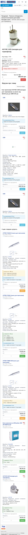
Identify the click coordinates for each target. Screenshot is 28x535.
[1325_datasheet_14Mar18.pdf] (24, 138)
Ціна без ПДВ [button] (17, 5)
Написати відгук (21, 86)
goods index (3, 531)
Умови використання (13, 534)
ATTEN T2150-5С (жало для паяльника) (14, 233)
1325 (4, 97)
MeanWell (10, 444)
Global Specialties (12, 155)
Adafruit (10, 115)
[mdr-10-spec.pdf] (24, 423)
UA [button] (25, 5)
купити (23, 79)
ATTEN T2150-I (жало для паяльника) (13, 295)
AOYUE (9, 60)
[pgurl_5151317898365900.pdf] (24, 98)
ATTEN (10, 256)
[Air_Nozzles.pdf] (24, 57)
